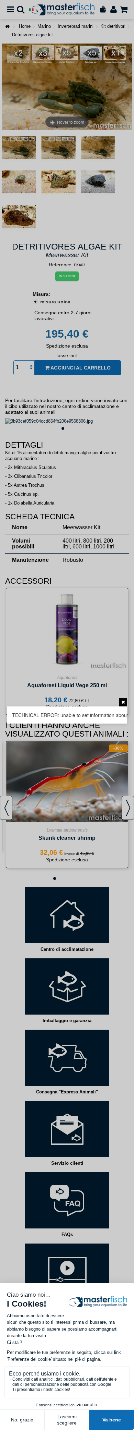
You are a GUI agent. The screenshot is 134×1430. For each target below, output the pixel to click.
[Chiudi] (123, 702)
